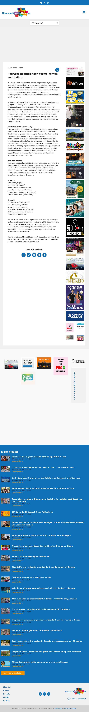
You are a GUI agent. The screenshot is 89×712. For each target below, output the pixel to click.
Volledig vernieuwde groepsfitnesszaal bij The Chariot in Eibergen (43, 588)
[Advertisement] (44, 46)
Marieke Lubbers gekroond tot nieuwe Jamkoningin (37, 630)
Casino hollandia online (74, 385)
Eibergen (7, 687)
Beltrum (6, 701)
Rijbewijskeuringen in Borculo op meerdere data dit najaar (40, 662)
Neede (6, 690)
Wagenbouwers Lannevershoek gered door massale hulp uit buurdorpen (46, 651)
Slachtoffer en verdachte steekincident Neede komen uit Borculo (43, 567)
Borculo (6, 694)
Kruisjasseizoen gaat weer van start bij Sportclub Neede (39, 457)
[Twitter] (44, 3)
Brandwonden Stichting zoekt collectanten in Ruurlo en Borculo (43, 488)
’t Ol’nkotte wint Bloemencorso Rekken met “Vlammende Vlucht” (43, 467)
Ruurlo (6, 697)
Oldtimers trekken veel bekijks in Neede (31, 577)
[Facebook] (41, 3)
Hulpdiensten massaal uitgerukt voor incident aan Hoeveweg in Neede (46, 620)
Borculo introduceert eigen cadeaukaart (31, 556)
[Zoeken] (57, 23)
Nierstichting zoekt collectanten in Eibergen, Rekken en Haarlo (42, 546)
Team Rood (58, 708)
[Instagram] (48, 3)
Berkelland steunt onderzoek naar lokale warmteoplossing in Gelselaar (46, 478)
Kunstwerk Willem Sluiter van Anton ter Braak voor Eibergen (41, 535)
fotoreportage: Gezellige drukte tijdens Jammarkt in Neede (41, 609)
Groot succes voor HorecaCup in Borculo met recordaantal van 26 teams (47, 641)
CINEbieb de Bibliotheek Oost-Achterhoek (32, 512)
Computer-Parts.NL (70, 708)
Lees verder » (17, 461)
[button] (57, 70)
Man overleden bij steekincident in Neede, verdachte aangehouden (44, 599)
